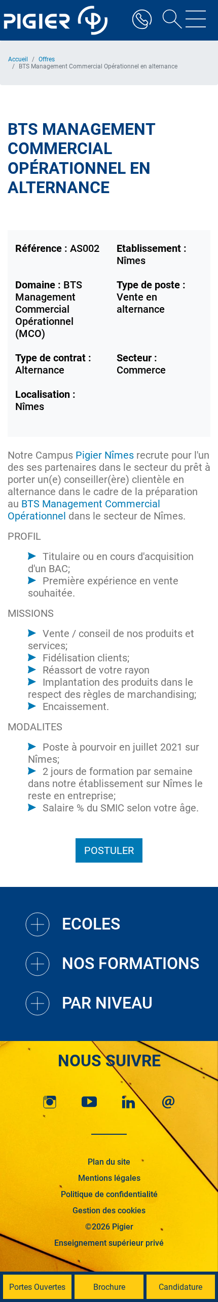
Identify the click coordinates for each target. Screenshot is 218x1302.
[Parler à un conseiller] (142, 20)
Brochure (109, 1287)
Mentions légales (109, 1178)
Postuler (109, 850)
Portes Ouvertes (37, 1287)
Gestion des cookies (109, 1210)
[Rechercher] (168, 20)
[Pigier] (58, 20)
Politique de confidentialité (109, 1194)
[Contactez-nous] (168, 1102)
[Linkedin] (128, 1102)
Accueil (18, 59)
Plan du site (109, 1162)
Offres (47, 59)
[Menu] (196, 20)
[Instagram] (49, 1102)
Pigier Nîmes (105, 455)
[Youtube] (89, 1102)
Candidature (180, 1287)
